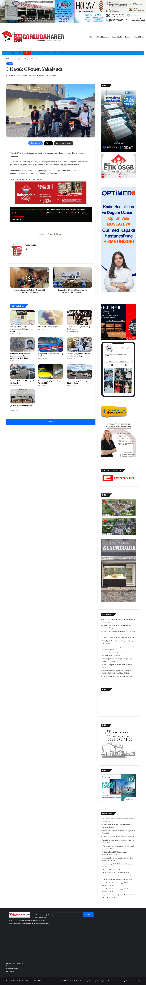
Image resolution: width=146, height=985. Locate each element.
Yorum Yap (51, 422)
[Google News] (55, 234)
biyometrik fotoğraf (12, 968)
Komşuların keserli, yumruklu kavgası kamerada (118, 637)
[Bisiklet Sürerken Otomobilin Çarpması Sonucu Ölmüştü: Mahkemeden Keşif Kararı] (22, 344)
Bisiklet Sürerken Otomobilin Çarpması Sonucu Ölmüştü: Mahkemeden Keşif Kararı (20, 356)
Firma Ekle (137, 37)
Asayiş (17, 59)
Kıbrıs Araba (10, 971)
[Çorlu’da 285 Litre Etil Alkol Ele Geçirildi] (22, 396)
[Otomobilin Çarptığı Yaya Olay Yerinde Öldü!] (50, 371)
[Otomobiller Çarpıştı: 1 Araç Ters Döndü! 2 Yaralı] (79, 371)
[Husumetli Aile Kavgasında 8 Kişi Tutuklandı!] (79, 317)
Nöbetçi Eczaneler (102, 37)
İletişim (127, 37)
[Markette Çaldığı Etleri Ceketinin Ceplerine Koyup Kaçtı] (79, 344)
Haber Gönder (117, 37)
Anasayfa (11, 59)
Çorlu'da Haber (32, 245)
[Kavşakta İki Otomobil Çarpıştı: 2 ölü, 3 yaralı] (22, 371)
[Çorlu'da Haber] (33, 37)
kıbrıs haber (10, 966)
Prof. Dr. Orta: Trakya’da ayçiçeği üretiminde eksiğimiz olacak (51, 53)
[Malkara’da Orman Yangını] (50, 317)
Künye (91, 37)
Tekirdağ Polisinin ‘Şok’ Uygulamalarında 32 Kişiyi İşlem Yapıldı (21, 329)
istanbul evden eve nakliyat (14, 963)
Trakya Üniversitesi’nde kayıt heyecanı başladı (117, 676)
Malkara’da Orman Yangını (48, 327)
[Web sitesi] (26, 249)
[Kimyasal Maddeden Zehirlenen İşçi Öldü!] (50, 344)
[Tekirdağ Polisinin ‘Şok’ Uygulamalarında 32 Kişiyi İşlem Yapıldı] (22, 317)
